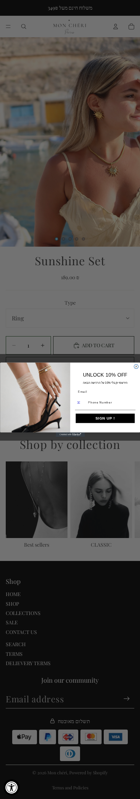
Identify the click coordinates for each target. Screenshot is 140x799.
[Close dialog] (136, 366)
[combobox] (80, 402)
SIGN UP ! (105, 418)
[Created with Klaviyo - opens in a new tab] (70, 434)
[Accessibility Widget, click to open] (12, 787)
